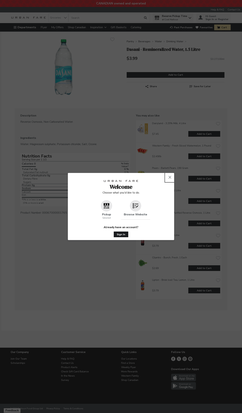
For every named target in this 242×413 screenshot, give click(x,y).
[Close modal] (170, 177)
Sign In (121, 234)
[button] (106, 210)
